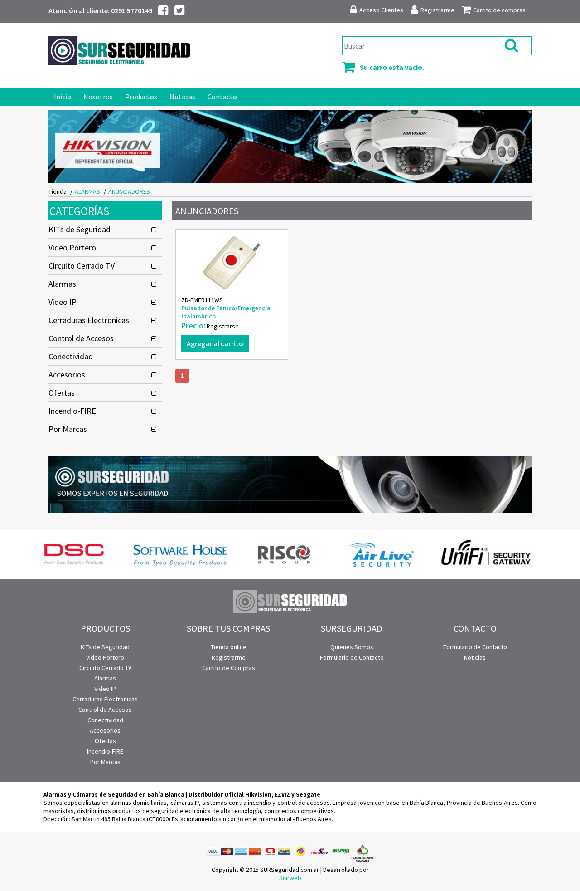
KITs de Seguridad (79, 229)
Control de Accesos (81, 338)
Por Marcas (67, 429)
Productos (141, 96)
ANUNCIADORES (129, 191)
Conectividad (70, 356)
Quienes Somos (351, 647)
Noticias (182, 96)
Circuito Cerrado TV (81, 265)
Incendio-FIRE (72, 411)
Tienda (57, 191)
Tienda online (228, 647)
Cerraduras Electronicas (88, 320)
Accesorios (66, 374)
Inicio (62, 96)
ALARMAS (87, 191)
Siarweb (290, 878)
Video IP (62, 302)
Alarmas (62, 284)
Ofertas (61, 392)
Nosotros (98, 96)
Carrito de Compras (228, 668)
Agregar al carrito (215, 343)
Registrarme (229, 657)
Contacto (222, 96)
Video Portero (72, 247)
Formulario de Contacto (352, 657)
